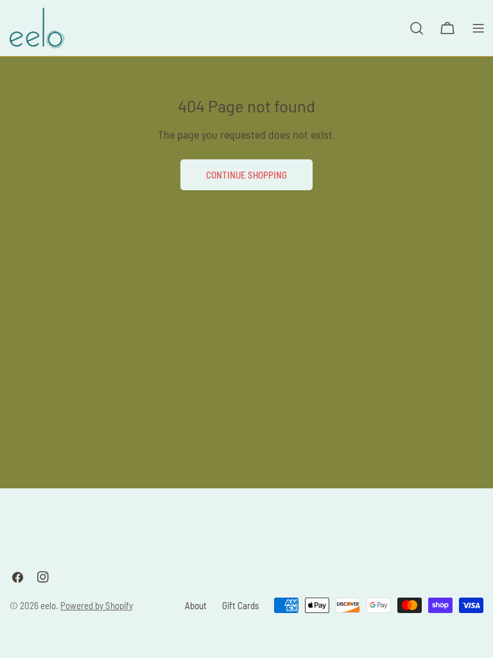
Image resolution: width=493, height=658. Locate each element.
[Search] (416, 28)
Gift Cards (240, 605)
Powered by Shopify (96, 605)
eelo (48, 605)
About (196, 605)
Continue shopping (246, 175)
